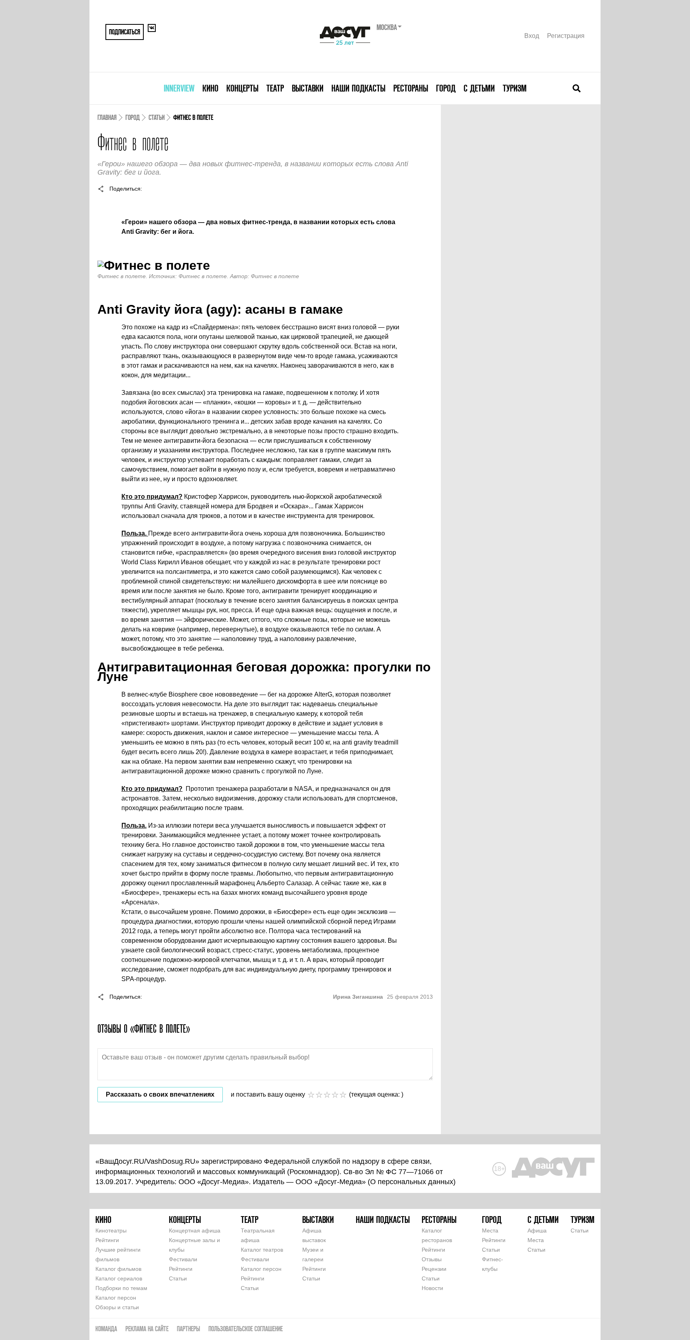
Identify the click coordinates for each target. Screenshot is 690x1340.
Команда (106, 1328)
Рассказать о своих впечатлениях (160, 1094)
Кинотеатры (111, 1230)
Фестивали (183, 1259)
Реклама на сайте (147, 1328)
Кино (210, 88)
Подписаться (124, 32)
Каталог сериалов (118, 1278)
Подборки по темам (121, 1288)
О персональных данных (411, 1182)
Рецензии (434, 1269)
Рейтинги (107, 1240)
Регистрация (566, 35)
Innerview (179, 88)
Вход (531, 35)
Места (490, 1230)
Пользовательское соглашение (245, 1328)
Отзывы (432, 1259)
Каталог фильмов (118, 1269)
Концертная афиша (194, 1230)
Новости (432, 1288)
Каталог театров (262, 1249)
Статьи (157, 117)
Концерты (242, 88)
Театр (275, 88)
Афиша (537, 1230)
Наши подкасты (358, 88)
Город (446, 88)
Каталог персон (115, 1297)
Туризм (515, 88)
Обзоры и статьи (117, 1307)
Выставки (307, 88)
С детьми (479, 88)
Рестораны (410, 88)
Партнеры (188, 1328)
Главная (107, 117)
